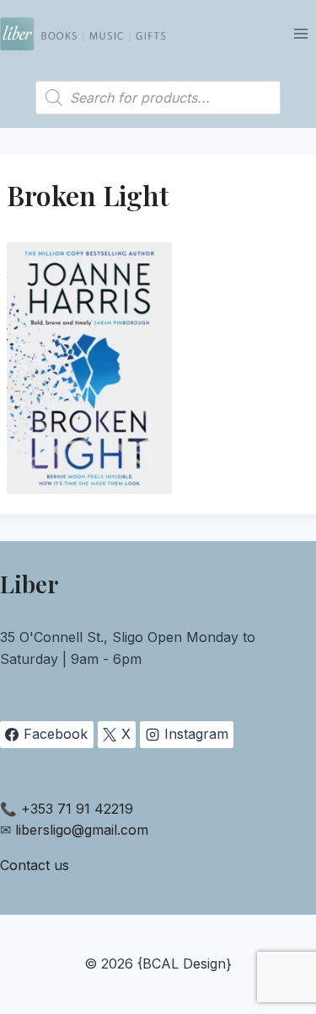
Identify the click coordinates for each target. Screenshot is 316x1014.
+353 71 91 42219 (77, 808)
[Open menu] (300, 33)
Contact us (34, 865)
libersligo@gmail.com (81, 829)
